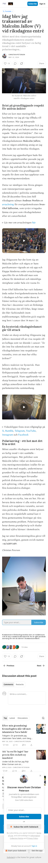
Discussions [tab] (23, 718)
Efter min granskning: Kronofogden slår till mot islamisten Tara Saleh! (16, 729)
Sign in (42, 4)
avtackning (8, 204)
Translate (8, 11)
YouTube (31, 431)
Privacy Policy (32, 838)
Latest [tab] (12, 718)
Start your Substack (17, 850)
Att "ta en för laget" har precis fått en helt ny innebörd (15, 754)
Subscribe (32, 4)
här (34, 222)
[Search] (43, 718)
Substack (11, 857)
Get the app (37, 850)
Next (39, 665)
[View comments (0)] (15, 63)
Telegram (20, 431)
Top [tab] (5, 718)
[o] (24, 240)
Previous (10, 665)
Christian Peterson (17, 55)
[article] (24, 735)
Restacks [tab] (20, 684)
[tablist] (13, 684)
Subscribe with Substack (26, 826)
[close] (40, 775)
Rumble (9, 431)
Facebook (23, 435)
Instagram (7, 435)
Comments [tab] (8, 684)
